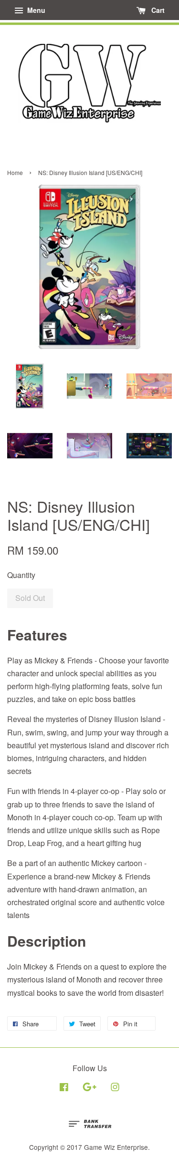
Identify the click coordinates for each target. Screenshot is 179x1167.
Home (15, 172)
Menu (35, 10)
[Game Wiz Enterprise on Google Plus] (89, 1088)
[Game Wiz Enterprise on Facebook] (64, 1088)
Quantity (21, 574)
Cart (157, 10)
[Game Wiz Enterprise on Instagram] (115, 1088)
